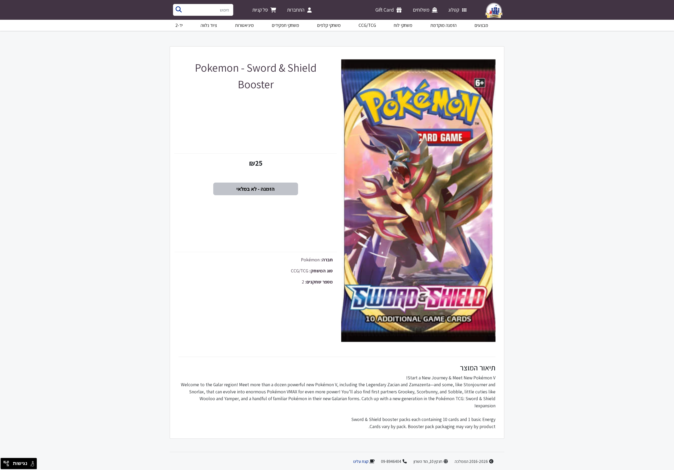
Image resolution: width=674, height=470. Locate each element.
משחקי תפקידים (285, 25)
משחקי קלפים (329, 25)
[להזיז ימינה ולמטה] (7, 465)
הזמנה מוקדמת (443, 25)
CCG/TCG (367, 25)
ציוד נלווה (209, 25)
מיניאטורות (244, 25)
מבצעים (481, 25)
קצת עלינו (361, 461)
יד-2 (179, 25)
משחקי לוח (403, 25)
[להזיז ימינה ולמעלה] (7, 462)
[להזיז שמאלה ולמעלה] (4, 462)
